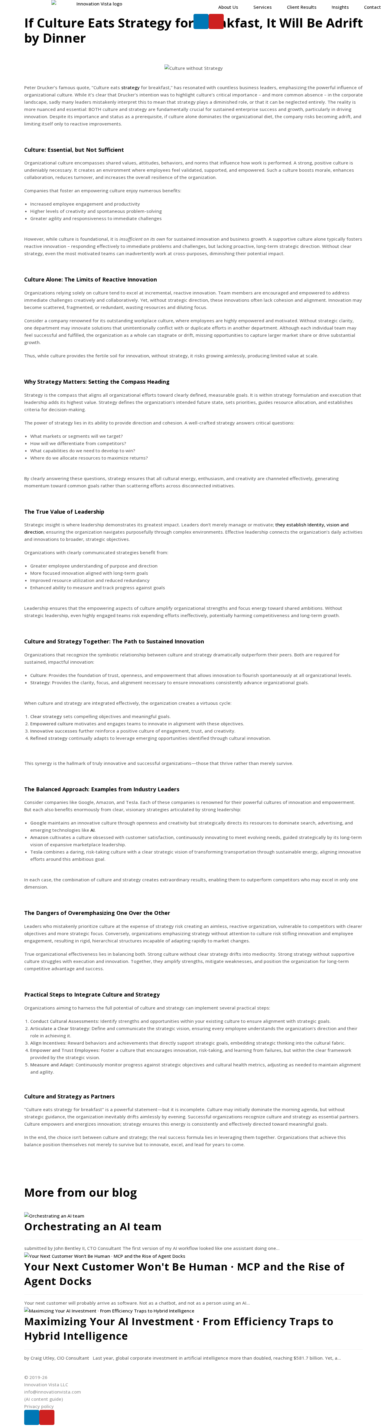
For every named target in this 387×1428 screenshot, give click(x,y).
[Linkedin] (201, 21)
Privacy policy (39, 1406)
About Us (228, 7)
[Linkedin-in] (31, 1417)
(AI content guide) (43, 1399)
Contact (372, 7)
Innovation (142, 279)
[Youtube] (216, 21)
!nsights (340, 7)
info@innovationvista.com (52, 1392)
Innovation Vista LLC (46, 1384)
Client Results (302, 7)
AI (92, 830)
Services (262, 7)
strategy (130, 87)
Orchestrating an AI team (92, 1226)
